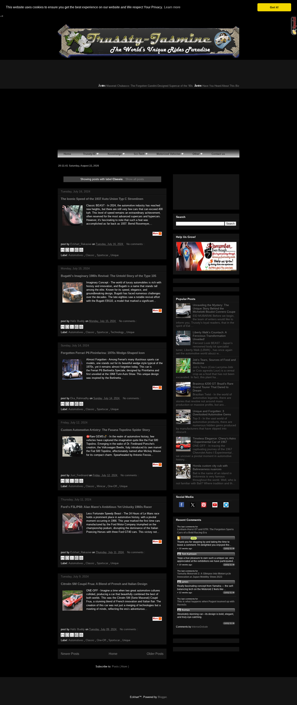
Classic (90, 255)
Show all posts (134, 179)
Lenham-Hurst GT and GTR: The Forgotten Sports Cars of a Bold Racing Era (205, 531)
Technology (118, 332)
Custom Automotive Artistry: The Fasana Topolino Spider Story (105, 430)
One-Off (113, 486)
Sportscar (103, 255)
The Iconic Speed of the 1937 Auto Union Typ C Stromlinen (102, 199)
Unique (115, 255)
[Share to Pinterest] (81, 250)
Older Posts (155, 653)
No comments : (135, 244)
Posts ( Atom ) (120, 666)
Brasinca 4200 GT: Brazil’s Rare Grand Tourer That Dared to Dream (213, 387)
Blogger (162, 697)
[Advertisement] (148, 119)
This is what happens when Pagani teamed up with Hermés (205, 603)
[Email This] (63, 250)
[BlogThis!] (67, 250)
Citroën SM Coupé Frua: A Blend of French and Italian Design (104, 584)
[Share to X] (72, 250)
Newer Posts (70, 653)
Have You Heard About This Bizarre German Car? (224, 85)
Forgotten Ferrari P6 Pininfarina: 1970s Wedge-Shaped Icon (103, 353)
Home (113, 653)
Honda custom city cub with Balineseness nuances (210, 467)
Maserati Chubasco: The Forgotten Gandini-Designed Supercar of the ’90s (142, 85)
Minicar (101, 486)
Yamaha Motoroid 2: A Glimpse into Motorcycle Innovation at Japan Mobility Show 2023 (204, 575)
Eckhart (186, 537)
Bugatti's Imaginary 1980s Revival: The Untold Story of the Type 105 (108, 276)
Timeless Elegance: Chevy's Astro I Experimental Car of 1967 (214, 440)
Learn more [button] (172, 7)
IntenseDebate (200, 626)
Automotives (76, 255)
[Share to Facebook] (77, 250)
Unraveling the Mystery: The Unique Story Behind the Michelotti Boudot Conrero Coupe (214, 308)
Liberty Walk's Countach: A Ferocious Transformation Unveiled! (209, 336)
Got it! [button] (274, 7)
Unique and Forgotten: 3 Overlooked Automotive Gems (212, 412)
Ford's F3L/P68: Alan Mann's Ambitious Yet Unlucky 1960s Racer (106, 507)
